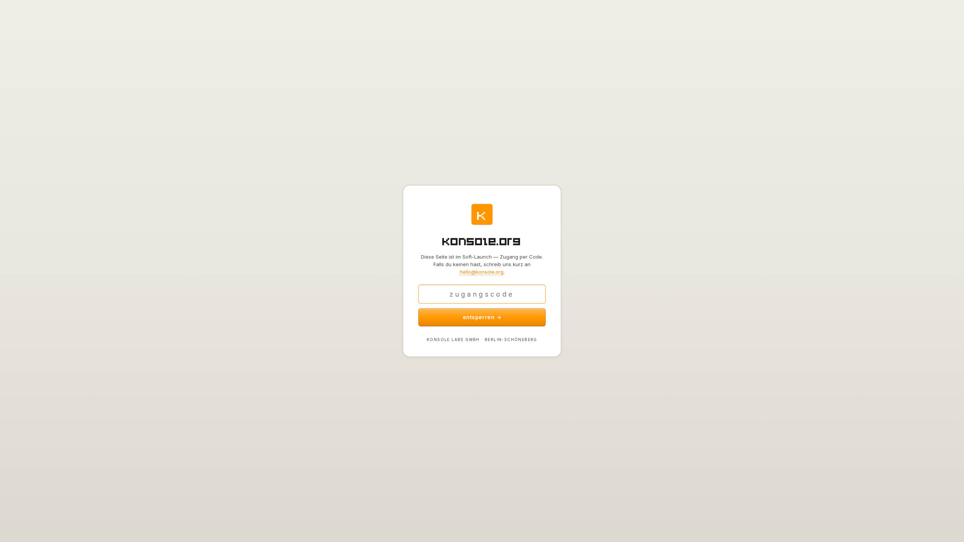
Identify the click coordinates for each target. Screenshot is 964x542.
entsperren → (482, 317)
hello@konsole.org (481, 272)
